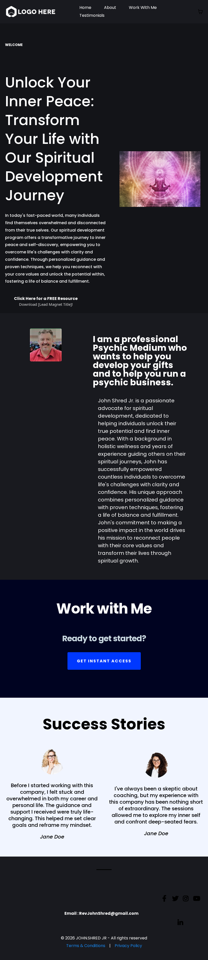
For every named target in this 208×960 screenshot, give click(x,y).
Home (85, 7)
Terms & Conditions (85, 946)
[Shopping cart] (200, 11)
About (110, 7)
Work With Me (143, 7)
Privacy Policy (128, 946)
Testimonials (92, 15)
